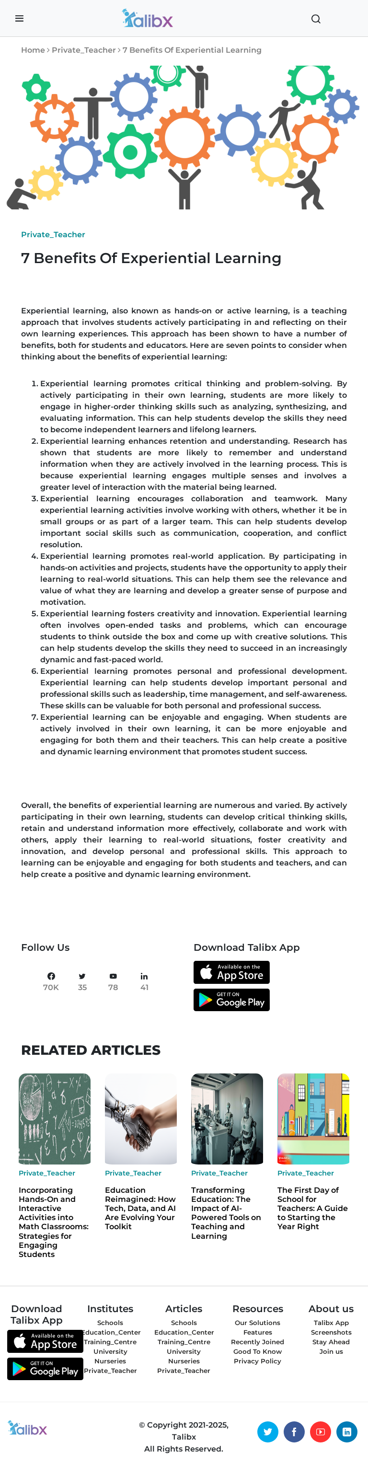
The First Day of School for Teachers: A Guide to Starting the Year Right (312, 1209)
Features (257, 1332)
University (110, 1351)
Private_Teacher (85, 50)
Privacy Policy (257, 1361)
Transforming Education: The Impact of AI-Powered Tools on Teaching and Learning (226, 1213)
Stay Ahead (331, 1342)
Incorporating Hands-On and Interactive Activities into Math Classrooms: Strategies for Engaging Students (54, 1222)
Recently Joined (257, 1342)
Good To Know (257, 1351)
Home (33, 50)
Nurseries (110, 1361)
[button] (19, 19)
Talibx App (331, 1322)
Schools (110, 1322)
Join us (331, 1351)
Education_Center (111, 1332)
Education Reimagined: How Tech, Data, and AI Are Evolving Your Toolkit (140, 1209)
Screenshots (331, 1332)
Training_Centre (110, 1342)
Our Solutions (257, 1322)
